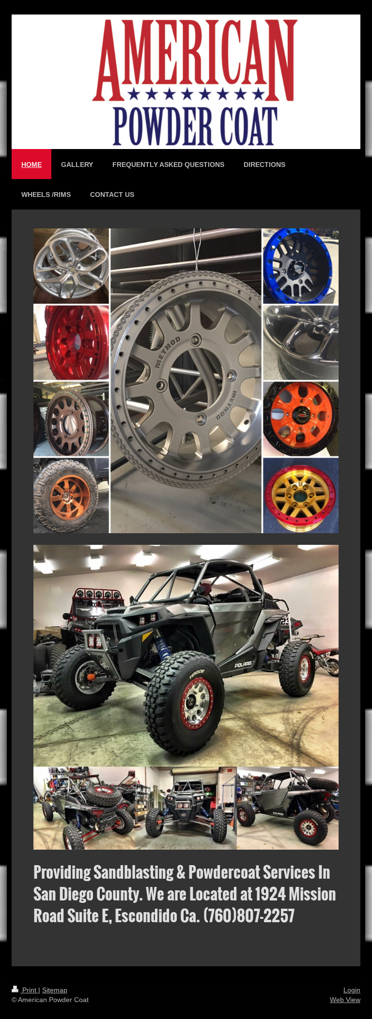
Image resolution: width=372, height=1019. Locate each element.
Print (29, 990)
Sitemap (54, 990)
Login (351, 990)
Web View (345, 1000)
